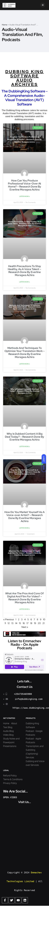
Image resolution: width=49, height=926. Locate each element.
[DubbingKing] (9, 5)
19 (35, 623)
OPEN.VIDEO (10, 797)
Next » (24, 627)
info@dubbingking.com (28, 699)
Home (4, 24)
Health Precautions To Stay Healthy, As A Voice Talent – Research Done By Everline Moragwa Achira (24, 270)
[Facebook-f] (5, 900)
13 (12, 623)
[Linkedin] (25, 900)
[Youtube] (18, 900)
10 (44, 619)
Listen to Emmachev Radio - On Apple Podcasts (24, 644)
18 (31, 623)
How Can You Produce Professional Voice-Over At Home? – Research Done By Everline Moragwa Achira (24, 185)
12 (9, 623)
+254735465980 (23, 694)
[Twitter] (12, 900)
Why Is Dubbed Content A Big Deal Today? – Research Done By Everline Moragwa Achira (24, 436)
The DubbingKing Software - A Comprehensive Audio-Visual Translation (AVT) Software (25, 97)
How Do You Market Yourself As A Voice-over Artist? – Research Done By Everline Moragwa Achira (24, 516)
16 (24, 623)
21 (43, 623)
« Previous (8, 619)
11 (5, 623)
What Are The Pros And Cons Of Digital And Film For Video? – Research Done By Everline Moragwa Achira (24, 598)
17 (28, 623)
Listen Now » (24, 196)
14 (16, 623)
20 (39, 623)
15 (20, 623)
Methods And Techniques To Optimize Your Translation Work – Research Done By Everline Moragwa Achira (25, 352)
